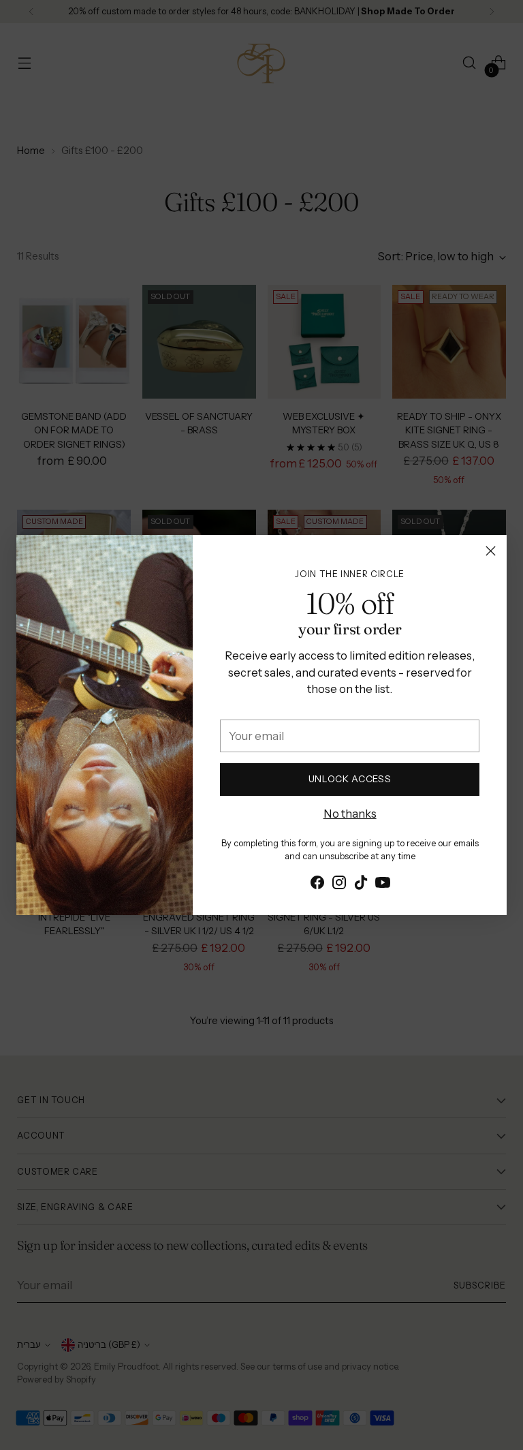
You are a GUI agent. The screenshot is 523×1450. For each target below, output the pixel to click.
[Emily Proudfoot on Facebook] (317, 884)
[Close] (490, 550)
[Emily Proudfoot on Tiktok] (361, 884)
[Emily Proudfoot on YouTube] (383, 884)
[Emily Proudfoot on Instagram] (339, 884)
